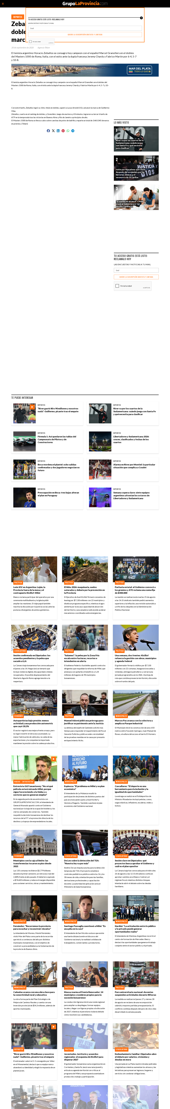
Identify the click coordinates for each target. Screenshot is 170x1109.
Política (18, 582)
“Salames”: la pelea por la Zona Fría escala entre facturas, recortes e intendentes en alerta (81, 658)
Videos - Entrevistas (23, 781)
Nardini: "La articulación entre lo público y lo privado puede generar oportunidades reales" (135, 929)
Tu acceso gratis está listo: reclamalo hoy (130, 257)
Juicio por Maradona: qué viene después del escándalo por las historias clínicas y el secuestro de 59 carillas (130, 173)
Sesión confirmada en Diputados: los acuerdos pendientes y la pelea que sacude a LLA (31, 658)
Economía (18, 716)
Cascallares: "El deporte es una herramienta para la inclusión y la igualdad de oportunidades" (131, 789)
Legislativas (20, 651)
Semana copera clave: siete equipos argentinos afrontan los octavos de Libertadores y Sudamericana (131, 495)
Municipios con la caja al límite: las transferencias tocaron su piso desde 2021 (32, 863)
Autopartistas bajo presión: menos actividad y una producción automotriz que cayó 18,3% (33, 723)
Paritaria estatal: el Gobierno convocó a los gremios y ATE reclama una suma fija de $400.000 (135, 590)
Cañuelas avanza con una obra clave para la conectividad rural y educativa (34, 993)
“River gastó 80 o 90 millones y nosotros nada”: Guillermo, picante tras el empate (58, 410)
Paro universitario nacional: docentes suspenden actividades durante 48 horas (135, 993)
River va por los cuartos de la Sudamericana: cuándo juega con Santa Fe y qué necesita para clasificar (134, 411)
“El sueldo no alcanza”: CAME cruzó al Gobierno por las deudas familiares (129, 204)
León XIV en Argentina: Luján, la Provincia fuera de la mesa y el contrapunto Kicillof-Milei (29, 590)
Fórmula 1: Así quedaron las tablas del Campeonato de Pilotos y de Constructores (57, 439)
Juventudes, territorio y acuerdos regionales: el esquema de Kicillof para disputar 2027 (83, 1057)
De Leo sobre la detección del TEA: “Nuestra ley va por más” (81, 862)
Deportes (17, 16)
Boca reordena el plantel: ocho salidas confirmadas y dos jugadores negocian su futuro (59, 467)
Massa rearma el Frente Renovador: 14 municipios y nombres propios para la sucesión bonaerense (83, 995)
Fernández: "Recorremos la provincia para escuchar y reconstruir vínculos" (32, 927)
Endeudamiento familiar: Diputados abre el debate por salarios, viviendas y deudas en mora (135, 1057)
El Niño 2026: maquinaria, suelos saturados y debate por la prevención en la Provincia (84, 590)
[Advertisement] (61, 95)
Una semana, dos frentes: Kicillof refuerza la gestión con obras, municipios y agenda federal (135, 658)
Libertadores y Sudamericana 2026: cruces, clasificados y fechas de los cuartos (131, 439)
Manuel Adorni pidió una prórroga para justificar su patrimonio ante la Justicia (84, 722)
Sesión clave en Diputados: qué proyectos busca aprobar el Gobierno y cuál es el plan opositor (134, 863)
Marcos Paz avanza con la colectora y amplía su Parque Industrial (134, 722)
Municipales (121, 716)
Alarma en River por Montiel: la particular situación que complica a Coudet (134, 466)
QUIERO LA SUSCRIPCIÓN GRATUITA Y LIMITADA (136, 277)
